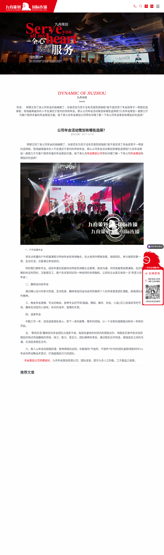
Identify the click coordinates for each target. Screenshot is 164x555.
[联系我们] (5, 78)
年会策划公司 (94, 153)
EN (151, 6)
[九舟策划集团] (28, 6)
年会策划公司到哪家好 (37, 360)
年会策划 (136, 153)
